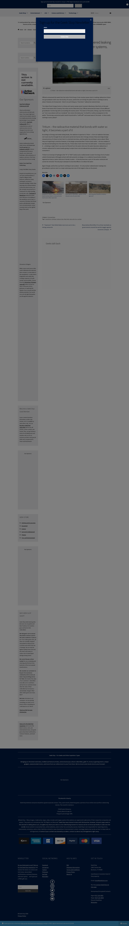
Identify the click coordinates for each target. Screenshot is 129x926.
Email (45, 27)
